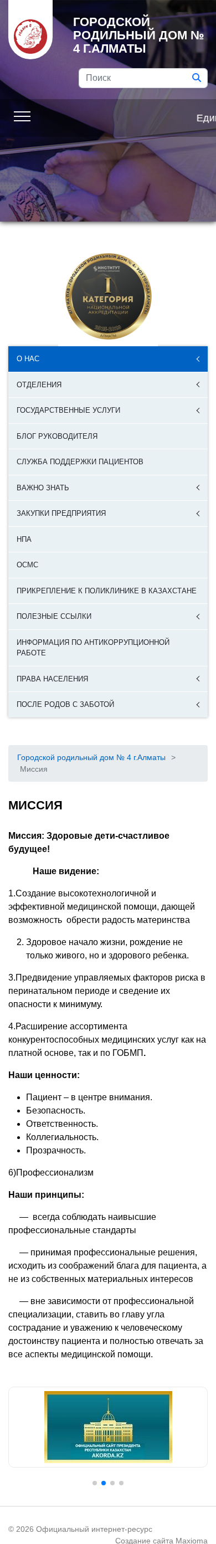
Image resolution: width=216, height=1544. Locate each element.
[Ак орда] (108, 1427)
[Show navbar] (22, 115)
